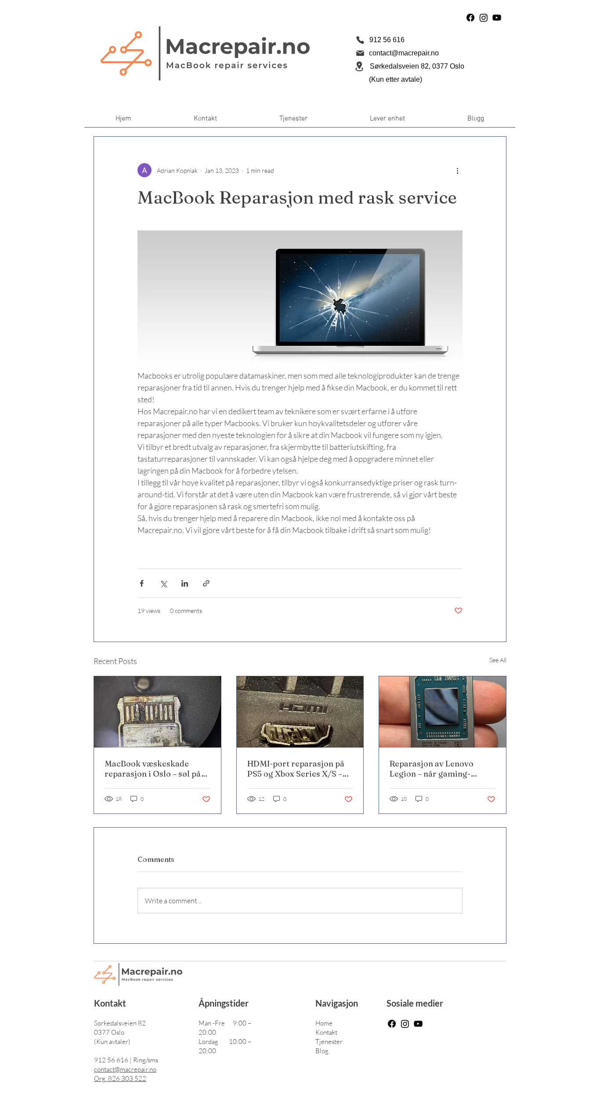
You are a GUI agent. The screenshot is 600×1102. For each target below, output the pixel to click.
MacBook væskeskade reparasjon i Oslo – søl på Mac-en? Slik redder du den (157, 769)
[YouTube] (497, 17)
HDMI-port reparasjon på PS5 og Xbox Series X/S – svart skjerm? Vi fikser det (297, 769)
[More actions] (457, 170)
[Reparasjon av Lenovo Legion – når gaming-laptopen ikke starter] (442, 712)
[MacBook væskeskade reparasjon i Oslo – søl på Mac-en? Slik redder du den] (157, 712)
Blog (322, 1051)
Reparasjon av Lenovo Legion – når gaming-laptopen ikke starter (431, 769)
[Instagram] (483, 17)
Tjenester (329, 1041)
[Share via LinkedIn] (185, 583)
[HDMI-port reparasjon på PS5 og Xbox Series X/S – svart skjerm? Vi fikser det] (300, 712)
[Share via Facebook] (141, 583)
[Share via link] (206, 583)
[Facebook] (470, 17)
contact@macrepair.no (125, 1069)
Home (324, 1023)
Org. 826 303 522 (120, 1078)
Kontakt (326, 1032)
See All (497, 660)
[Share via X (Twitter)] (163, 583)
